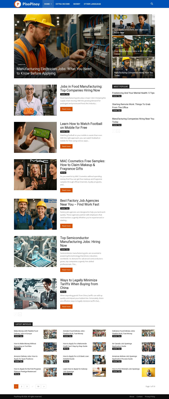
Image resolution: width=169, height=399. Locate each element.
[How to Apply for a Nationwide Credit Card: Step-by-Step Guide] (99, 347)
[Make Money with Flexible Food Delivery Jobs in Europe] (50, 334)
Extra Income (63, 4)
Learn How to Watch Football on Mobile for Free (81, 126)
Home (47, 4)
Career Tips (21, 64)
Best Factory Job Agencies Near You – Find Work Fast (79, 202)
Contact (139, 396)
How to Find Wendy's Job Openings (126, 369)
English (17, 349)
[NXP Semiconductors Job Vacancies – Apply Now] (133, 24)
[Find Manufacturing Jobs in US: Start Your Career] (133, 46)
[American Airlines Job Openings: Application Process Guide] (148, 359)
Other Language (92, 4)
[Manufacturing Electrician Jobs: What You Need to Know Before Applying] (63, 46)
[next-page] (20, 314)
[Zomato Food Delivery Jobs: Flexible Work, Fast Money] (99, 333)
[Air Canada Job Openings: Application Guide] (148, 347)
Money (76, 4)
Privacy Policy (150, 396)
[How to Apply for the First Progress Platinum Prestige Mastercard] (50, 372)
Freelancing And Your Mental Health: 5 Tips (133, 93)
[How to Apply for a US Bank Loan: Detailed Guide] (99, 359)
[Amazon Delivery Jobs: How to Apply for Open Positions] (50, 359)
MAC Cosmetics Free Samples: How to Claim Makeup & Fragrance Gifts (82, 165)
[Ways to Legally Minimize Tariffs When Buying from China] (35, 293)
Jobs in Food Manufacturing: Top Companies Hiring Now (81, 88)
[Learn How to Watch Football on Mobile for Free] (35, 137)
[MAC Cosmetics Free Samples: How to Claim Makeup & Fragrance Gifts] (35, 174)
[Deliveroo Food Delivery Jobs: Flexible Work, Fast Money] (148, 333)
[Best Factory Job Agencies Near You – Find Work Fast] (35, 214)
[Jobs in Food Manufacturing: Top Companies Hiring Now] (35, 100)
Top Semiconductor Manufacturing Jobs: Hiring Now (80, 241)
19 (38, 386)
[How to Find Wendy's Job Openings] (148, 372)
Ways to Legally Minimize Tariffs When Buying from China (79, 284)
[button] (152, 4)
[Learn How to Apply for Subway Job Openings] (99, 372)
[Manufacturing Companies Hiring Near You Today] (133, 67)
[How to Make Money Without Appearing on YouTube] (50, 347)
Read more (66, 109)
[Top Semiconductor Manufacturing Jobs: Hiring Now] (35, 251)
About (132, 396)
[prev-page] (15, 314)
